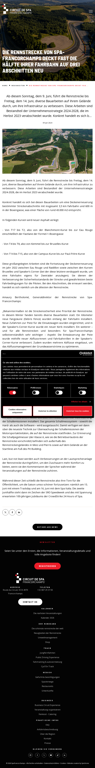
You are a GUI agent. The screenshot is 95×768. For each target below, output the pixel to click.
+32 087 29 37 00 (45, 590)
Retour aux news (47, 527)
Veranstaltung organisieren (47, 709)
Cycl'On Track (47, 666)
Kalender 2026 (47, 617)
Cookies (63, 763)
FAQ (47, 725)
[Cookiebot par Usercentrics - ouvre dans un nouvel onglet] (81, 354)
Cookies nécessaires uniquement (17, 410)
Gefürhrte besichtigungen (47, 677)
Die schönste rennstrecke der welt (47, 628)
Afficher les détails (79, 402)
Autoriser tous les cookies (77, 411)
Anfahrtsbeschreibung (47, 729)
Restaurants (47, 686)
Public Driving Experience (47, 657)
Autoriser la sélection (47, 411)
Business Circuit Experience (47, 705)
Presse (47, 743)
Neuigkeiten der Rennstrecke (47, 633)
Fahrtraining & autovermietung (47, 662)
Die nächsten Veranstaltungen (47, 613)
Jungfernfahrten (47, 652)
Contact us (30, 602)
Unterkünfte (47, 690)
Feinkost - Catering (47, 714)
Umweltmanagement (47, 637)
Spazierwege (47, 681)
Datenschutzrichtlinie (51, 763)
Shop (47, 642)
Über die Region (47, 734)
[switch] (35, 393)
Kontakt (47, 738)
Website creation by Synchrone (78, 763)
